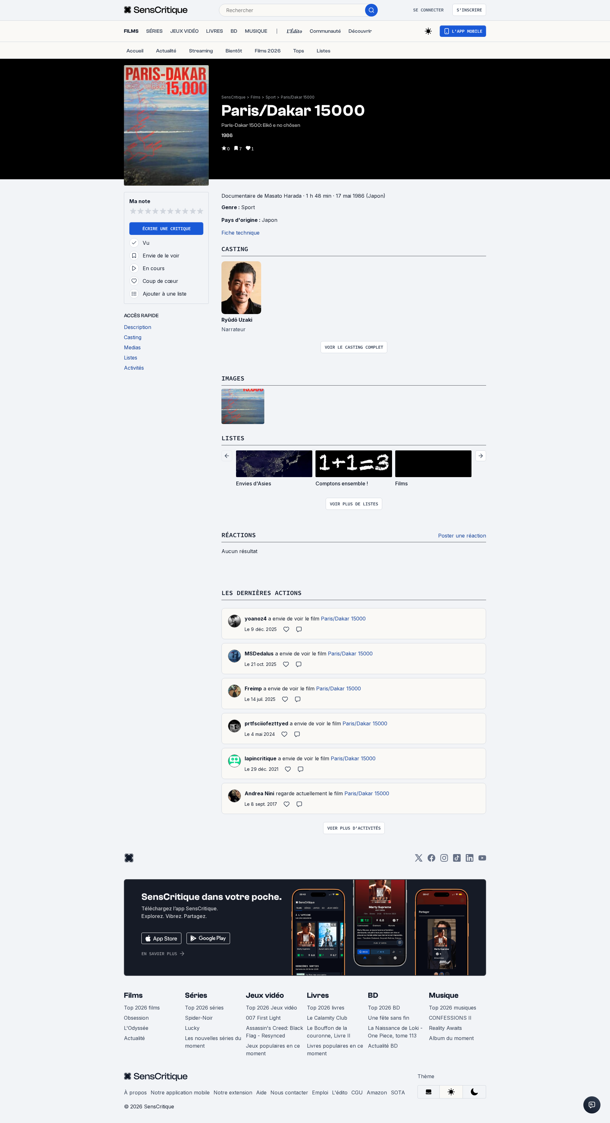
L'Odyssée (136, 1028)
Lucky (192, 1028)
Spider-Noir (199, 1018)
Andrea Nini (259, 793)
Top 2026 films (142, 1007)
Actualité (134, 1038)
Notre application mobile (180, 1092)
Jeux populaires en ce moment (273, 1050)
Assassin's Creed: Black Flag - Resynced (274, 1032)
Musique (443, 995)
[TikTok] (457, 860)
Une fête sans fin (388, 1018)
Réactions (238, 535)
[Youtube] (482, 860)
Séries (196, 995)
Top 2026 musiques (452, 1007)
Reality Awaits (445, 1028)
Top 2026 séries (204, 1007)
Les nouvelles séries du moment (213, 1042)
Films (256, 97)
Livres (318, 995)
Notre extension (233, 1092)
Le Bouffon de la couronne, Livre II (328, 1032)
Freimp (253, 688)
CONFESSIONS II (450, 1018)
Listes (232, 438)
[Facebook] (431, 860)
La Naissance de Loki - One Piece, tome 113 (395, 1032)
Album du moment (451, 1038)
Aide (261, 1092)
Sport (271, 97)
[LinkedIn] (469, 860)
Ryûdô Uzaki (236, 320)
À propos (135, 1092)
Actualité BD (383, 1046)
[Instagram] (444, 860)
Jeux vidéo (265, 995)
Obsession (136, 1018)
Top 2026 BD (384, 1007)
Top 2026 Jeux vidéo (271, 1007)
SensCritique (233, 97)
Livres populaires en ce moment (335, 1050)
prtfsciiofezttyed (266, 723)
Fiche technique (240, 232)
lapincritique (260, 758)
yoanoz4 (256, 618)
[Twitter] (419, 860)
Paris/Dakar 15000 (298, 97)
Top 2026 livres (325, 1007)
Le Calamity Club (327, 1018)
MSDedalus (259, 653)
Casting (234, 249)
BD (373, 995)
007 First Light (263, 1018)
